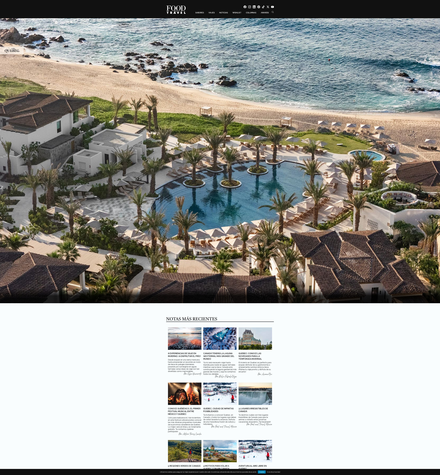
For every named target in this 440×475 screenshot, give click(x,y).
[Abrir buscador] (273, 12)
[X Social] (268, 7)
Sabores (199, 13)
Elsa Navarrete (194, 374)
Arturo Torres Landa (192, 434)
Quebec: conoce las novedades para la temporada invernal (250, 356)
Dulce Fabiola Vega (228, 377)
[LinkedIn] (254, 7)
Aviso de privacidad (273, 472)
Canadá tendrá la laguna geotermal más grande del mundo (218, 356)
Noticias (223, 13)
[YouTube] (272, 7)
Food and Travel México (226, 427)
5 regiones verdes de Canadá (184, 466)
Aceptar (261, 472)
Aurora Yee (267, 374)
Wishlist (236, 13)
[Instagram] (249, 7)
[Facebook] (245, 7)
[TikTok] (263, 7)
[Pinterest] (258, 7)
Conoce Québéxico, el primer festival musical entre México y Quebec (184, 411)
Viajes (212, 13)
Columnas (251, 13)
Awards (265, 13)
